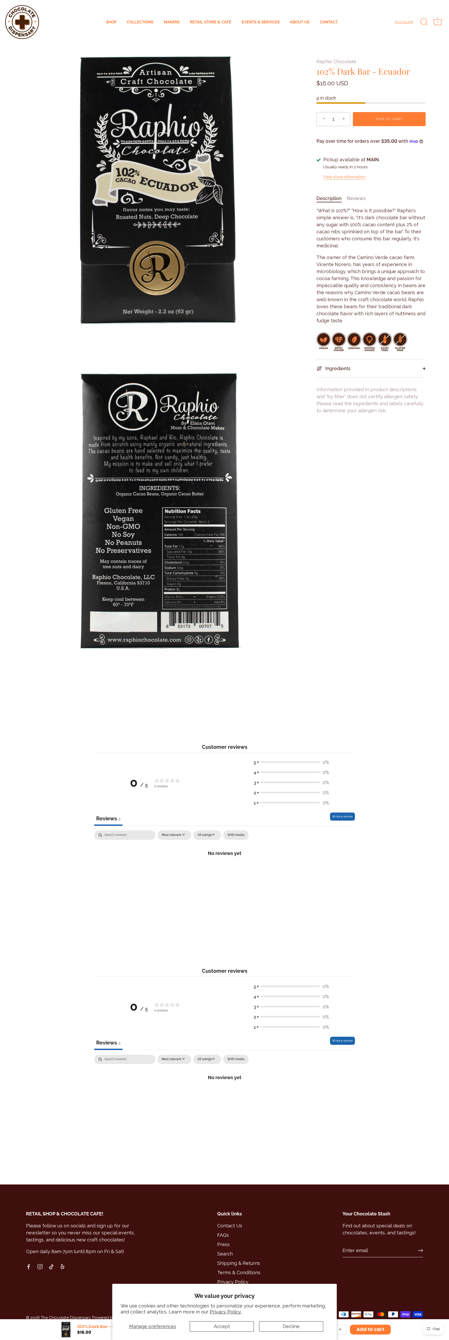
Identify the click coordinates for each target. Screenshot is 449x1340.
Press (223, 1244)
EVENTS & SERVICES (261, 22)
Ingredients (337, 368)
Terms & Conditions (238, 1272)
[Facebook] (28, 1266)
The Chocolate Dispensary (65, 1317)
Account (404, 22)
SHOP (111, 22)
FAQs (223, 1235)
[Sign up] (420, 1250)
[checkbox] (236, 835)
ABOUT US (299, 22)
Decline (291, 1326)
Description (329, 198)
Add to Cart (389, 119)
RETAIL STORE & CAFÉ (210, 22)
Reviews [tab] (108, 818)
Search (225, 1254)
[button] (291, 762)
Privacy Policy (232, 1282)
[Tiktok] (51, 1266)
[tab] (331, 198)
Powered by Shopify (111, 1317)
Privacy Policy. (225, 1312)
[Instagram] (40, 1266)
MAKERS (172, 22)
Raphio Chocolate (336, 61)
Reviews (356, 198)
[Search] (424, 22)
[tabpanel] (224, 870)
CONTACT (329, 22)
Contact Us (229, 1225)
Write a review (342, 816)
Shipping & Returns (238, 1263)
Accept (222, 1326)
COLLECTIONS (140, 22)
